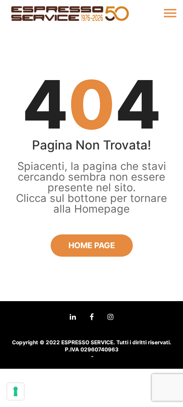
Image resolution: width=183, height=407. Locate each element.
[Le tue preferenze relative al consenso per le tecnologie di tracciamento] (15, 391)
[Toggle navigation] (170, 13)
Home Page (91, 245)
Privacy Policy (71, 356)
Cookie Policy (112, 356)
